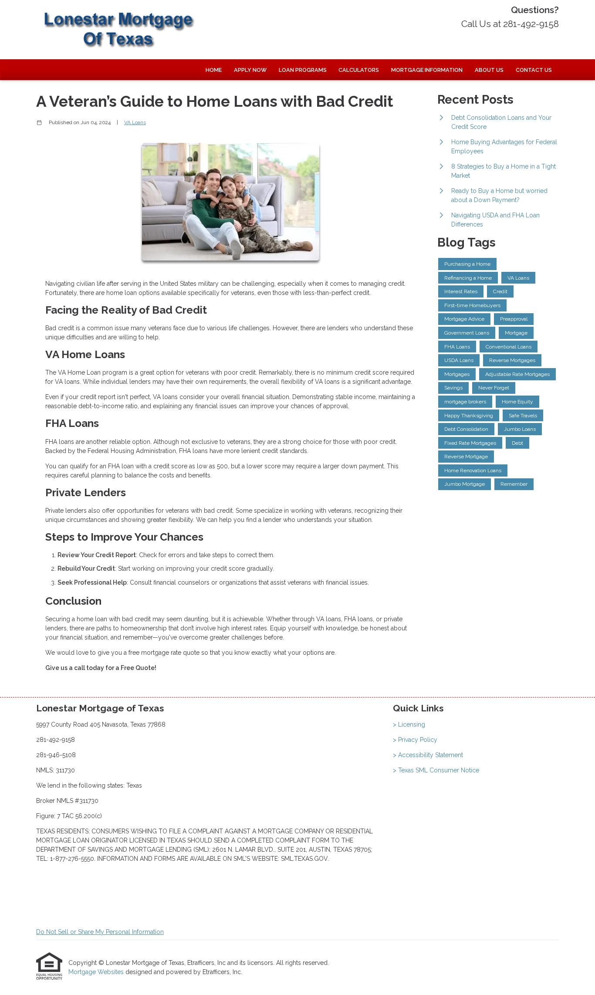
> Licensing (409, 724)
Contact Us (534, 70)
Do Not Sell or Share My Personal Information (100, 931)
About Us (489, 70)
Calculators (358, 70)
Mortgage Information (427, 70)
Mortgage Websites (96, 971)
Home (214, 70)
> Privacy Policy (415, 739)
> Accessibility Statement (428, 754)
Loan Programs (303, 70)
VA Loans (135, 122)
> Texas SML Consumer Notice (436, 770)
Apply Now (250, 70)
